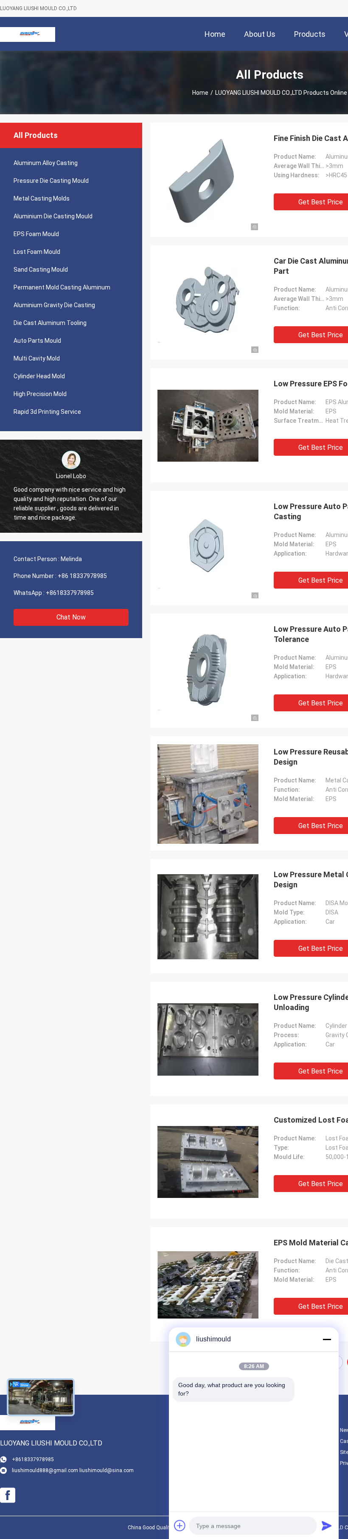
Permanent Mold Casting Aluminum (62, 287)
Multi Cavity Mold (37, 358)
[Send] (327, 1525)
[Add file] (180, 1525)
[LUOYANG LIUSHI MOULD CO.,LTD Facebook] (7, 1495)
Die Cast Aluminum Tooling (50, 322)
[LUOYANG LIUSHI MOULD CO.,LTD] (27, 33)
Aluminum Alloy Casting (46, 163)
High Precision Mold (40, 394)
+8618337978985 (70, 592)
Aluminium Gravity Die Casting (54, 305)
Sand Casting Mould (41, 269)
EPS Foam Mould (36, 234)
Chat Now (71, 617)
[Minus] (327, 1339)
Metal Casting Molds (42, 198)
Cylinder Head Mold (39, 376)
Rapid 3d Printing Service (47, 411)
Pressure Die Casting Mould (51, 180)
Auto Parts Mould (37, 340)
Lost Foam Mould (37, 251)
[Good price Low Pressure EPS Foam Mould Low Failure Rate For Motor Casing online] (207, 425)
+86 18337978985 (82, 576)
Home (200, 92)
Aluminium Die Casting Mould (53, 216)
